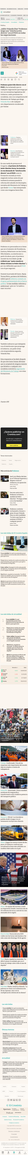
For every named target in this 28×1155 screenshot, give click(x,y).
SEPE (3, 1091)
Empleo (23, 1086)
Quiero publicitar (16, 445)
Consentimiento (14, 1137)
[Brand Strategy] (23, 1109)
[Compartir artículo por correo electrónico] (15, 79)
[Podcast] (9, 1113)
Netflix (4, 1086)
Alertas (19, 1153)
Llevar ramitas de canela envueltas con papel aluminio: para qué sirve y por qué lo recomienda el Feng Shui (14, 561)
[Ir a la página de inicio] (2, 12)
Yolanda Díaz (5, 102)
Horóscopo (20, 1096)
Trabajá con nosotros (14, 1122)
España (10, 464)
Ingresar (25, 1153)
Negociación (18, 460)
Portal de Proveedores (18, 1119)
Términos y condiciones (14, 1131)
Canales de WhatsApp (13, 1116)
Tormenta (3, 9)
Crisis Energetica (21, 1091)
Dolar (8, 1153)
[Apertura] (6, 1110)
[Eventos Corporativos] (15, 1109)
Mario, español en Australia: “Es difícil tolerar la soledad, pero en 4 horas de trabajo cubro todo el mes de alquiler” (14, 576)
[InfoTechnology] (18, 1113)
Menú (3, 1153)
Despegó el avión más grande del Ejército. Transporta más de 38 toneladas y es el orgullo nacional (14, 569)
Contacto (4, 1116)
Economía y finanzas (16, 15)
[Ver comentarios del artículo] (19, 79)
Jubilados (20, 9)
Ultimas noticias (4, 15)
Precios (11, 1091)
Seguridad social (12, 9)
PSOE (24, 266)
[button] (24, 979)
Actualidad (14, 22)
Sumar (10, 188)
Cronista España (5, 22)
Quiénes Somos (8, 1119)
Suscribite (23, 1116)
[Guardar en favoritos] (2, 73)
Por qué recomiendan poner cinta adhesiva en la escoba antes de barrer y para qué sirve (14, 555)
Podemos (21, 22)
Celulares (14, 1086)
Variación (14, 667)
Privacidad (14, 1134)
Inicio (14, 1153)
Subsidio (7, 1096)
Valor (25, 667)
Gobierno (4, 464)
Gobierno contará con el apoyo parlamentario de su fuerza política (14, 281)
